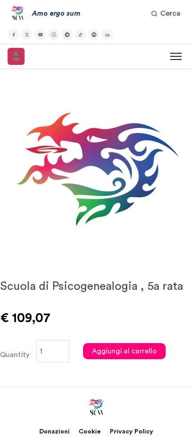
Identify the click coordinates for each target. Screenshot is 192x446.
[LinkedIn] (107, 34)
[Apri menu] (175, 56)
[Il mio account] (16, 56)
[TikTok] (80, 34)
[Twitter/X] (27, 34)
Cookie (90, 431)
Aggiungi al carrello (124, 351)
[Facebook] (13, 34)
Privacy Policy (131, 431)
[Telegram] (67, 34)
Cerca (170, 13)
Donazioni (54, 431)
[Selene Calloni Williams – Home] (96, 407)
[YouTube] (40, 34)
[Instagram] (53, 34)
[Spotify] (94, 34)
